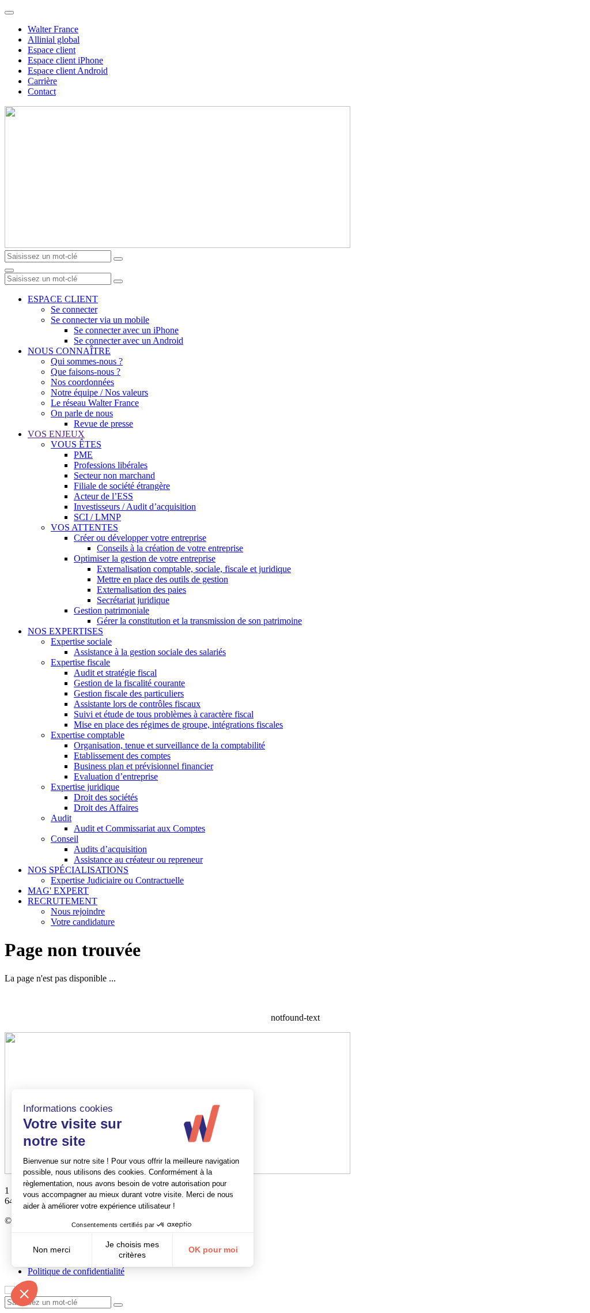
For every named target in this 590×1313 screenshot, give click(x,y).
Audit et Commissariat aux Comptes (139, 828)
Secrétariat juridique (133, 600)
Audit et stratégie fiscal (115, 673)
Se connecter (74, 309)
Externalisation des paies (141, 590)
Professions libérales (111, 465)
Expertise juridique (85, 787)
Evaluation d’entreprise (116, 776)
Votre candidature (83, 922)
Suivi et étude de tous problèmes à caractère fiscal (164, 714)
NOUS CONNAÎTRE (69, 351)
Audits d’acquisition (110, 849)
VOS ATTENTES (84, 527)
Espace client (51, 50)
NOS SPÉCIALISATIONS (78, 870)
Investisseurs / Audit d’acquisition (135, 506)
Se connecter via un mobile (100, 320)
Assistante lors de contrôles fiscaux (137, 704)
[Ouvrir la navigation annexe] (9, 12)
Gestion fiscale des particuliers (129, 693)
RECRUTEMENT (62, 901)
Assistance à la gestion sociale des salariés (150, 652)
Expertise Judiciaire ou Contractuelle (117, 880)
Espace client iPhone (65, 60)
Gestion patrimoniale (111, 610)
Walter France (53, 29)
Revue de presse (103, 423)
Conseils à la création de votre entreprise (170, 548)
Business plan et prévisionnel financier (143, 766)
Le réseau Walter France (95, 403)
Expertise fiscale (80, 662)
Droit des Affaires (106, 807)
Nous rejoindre (78, 911)
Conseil (64, 839)
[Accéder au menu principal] (9, 270)
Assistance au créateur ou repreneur (138, 859)
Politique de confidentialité (76, 1271)
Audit (61, 818)
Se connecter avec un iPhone (126, 330)
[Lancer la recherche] (118, 259)
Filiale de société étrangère (122, 486)
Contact (42, 91)
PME (83, 455)
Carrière (42, 81)
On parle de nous (82, 413)
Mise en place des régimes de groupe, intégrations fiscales (178, 724)
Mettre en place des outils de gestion (162, 579)
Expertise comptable (87, 735)
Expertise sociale (81, 641)
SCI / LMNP (97, 517)
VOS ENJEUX (56, 434)
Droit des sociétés (106, 797)
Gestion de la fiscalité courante (129, 683)
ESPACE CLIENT (63, 299)
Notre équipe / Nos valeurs (99, 392)
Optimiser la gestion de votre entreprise (144, 558)
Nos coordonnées (82, 382)
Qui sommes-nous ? (87, 361)
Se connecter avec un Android (128, 340)
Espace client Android (68, 71)
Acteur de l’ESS (103, 496)
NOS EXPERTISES (65, 631)
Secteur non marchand (114, 475)
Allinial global (54, 39)
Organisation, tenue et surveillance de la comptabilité (169, 745)
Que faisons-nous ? (85, 372)
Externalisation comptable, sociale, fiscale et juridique (194, 569)
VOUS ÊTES (76, 444)
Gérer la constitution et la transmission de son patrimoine (199, 621)
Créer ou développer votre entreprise (140, 538)
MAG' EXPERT (58, 891)
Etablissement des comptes (122, 756)
